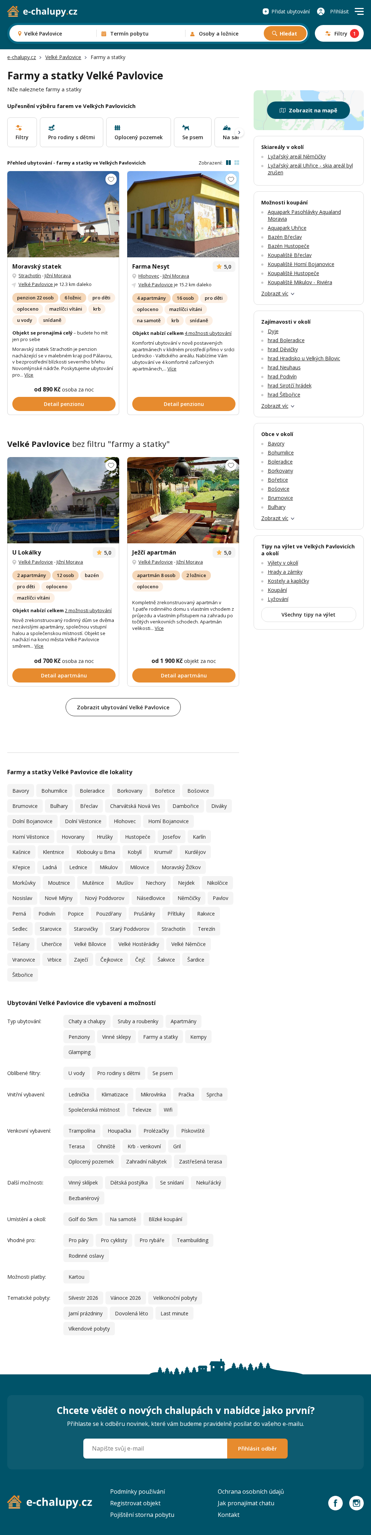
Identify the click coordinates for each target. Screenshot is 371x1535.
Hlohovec (148, 276)
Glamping (79, 1052)
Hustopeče (137, 836)
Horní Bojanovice (168, 821)
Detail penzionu (64, 404)
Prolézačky (156, 1130)
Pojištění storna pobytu (142, 1515)
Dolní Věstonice (83, 821)
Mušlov (124, 882)
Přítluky (176, 913)
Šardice (195, 959)
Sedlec (20, 928)
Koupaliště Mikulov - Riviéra (300, 282)
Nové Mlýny (58, 898)
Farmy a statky (160, 1036)
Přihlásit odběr (257, 1448)
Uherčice (52, 944)
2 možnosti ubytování (88, 610)
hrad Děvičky (283, 349)
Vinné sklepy (116, 1036)
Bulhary (59, 805)
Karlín (199, 836)
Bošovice (198, 790)
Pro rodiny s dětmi (118, 1073)
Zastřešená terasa (200, 1161)
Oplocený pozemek (91, 1161)
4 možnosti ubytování (208, 333)
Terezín (206, 928)
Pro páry (78, 1240)
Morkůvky (24, 882)
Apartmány (183, 1021)
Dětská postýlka (129, 1182)
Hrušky (105, 836)
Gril (177, 1146)
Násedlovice (151, 898)
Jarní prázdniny (85, 1313)
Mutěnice (93, 882)
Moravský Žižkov (181, 867)
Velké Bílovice (90, 944)
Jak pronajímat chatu (246, 1503)
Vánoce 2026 (126, 1297)
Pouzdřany (108, 913)
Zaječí (81, 959)
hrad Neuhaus (284, 367)
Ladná (49, 867)
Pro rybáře (151, 1240)
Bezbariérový (83, 1198)
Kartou (76, 1276)
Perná (19, 913)
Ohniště (106, 1146)
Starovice (51, 928)
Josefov (171, 836)
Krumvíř (163, 852)
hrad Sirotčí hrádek (290, 385)
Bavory (20, 790)
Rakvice (206, 913)
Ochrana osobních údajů (251, 1491)
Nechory (156, 882)
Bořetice (165, 790)
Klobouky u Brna (95, 852)
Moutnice (59, 882)
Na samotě (123, 1219)
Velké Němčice (188, 944)
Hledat (288, 33)
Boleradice (92, 790)
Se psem (163, 1073)
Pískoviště (193, 1130)
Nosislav (22, 898)
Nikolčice (217, 882)
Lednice (78, 867)
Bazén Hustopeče (288, 245)
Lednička (78, 1094)
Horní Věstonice (30, 836)
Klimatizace (114, 1094)
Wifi (168, 1109)
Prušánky (144, 913)
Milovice (139, 867)
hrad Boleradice (286, 340)
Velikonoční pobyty (175, 1297)
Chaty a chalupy (86, 1021)
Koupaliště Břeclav (290, 255)
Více (28, 375)
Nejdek (186, 882)
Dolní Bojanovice (32, 821)
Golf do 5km (82, 1219)
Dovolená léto (131, 1313)
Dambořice (185, 805)
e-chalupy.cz (21, 57)
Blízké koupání (165, 1219)
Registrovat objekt (135, 1503)
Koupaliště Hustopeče (293, 273)
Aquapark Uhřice (287, 227)
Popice (76, 913)
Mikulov (109, 867)
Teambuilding (192, 1240)
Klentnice (53, 852)
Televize (141, 1109)
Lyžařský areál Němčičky (297, 156)
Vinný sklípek (83, 1182)
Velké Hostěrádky (138, 944)
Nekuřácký (208, 1182)
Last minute (174, 1313)
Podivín (46, 913)
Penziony (79, 1036)
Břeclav (89, 805)
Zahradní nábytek (146, 1161)
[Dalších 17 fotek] (183, 214)
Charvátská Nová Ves (135, 805)
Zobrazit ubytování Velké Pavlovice (123, 707)
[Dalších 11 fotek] (63, 214)
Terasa (76, 1146)
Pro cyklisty (114, 1240)
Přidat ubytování (290, 11)
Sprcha (214, 1094)
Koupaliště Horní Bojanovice (301, 264)
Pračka (186, 1094)
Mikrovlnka (153, 1094)
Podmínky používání (137, 1491)
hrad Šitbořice (284, 394)
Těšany (20, 944)
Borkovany (129, 790)
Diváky (219, 805)
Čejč (140, 959)
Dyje (273, 331)
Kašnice (21, 852)
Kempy (198, 1036)
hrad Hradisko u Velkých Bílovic (304, 358)
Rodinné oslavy (86, 1255)
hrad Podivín (282, 376)
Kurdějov (195, 852)
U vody (76, 1073)
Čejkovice (111, 959)
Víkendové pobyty (89, 1328)
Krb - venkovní (144, 1146)
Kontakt (228, 1515)
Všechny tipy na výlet (308, 614)
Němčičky (189, 898)
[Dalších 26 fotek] (183, 500)
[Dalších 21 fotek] (63, 500)
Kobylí (135, 852)
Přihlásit (339, 11)
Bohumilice (54, 790)
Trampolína (81, 1130)
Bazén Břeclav (285, 236)
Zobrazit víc (274, 293)
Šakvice (166, 959)
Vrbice (54, 959)
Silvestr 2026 (83, 1297)
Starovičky (86, 928)
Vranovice (23, 959)
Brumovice (25, 805)
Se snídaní (172, 1182)
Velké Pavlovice (63, 57)
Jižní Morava (58, 275)
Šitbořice (22, 974)
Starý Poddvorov (129, 928)
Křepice (21, 867)
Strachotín (29, 275)
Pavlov (220, 898)
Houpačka (119, 1130)
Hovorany (73, 836)
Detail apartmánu (64, 675)
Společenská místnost (94, 1109)
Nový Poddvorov (104, 898)
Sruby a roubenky (138, 1021)
